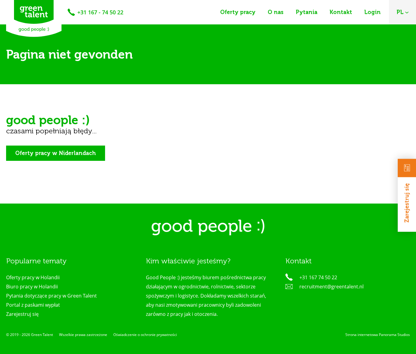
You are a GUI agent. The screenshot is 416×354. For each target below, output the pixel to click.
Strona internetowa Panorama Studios (377, 334)
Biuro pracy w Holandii (32, 286)
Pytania (306, 12)
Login (372, 12)
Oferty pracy (238, 12)
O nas (276, 12)
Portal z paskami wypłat (33, 305)
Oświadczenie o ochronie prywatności (145, 334)
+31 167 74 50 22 (318, 277)
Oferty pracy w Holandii (33, 277)
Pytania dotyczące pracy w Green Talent (51, 295)
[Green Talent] (34, 18)
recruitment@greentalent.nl (331, 286)
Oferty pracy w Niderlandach (55, 153)
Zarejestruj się (407, 203)
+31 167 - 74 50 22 (100, 12)
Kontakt (341, 12)
